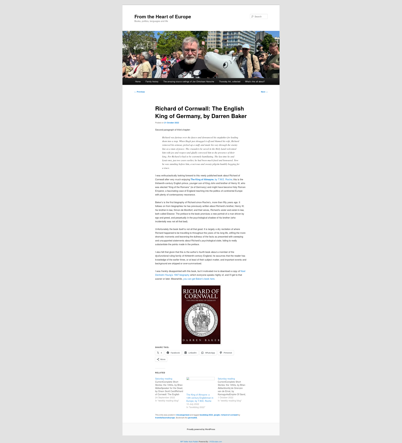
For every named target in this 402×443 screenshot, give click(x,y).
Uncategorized (182, 414)
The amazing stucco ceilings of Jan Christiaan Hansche (188, 81)
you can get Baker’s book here (199, 278)
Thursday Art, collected (229, 81)
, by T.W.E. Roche (211, 179)
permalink (192, 417)
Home (138, 81)
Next (264, 91)
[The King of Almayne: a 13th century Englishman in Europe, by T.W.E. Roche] (200, 385)
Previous (139, 91)
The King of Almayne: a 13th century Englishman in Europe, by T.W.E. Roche (199, 397)
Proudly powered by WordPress (201, 429)
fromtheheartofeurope (165, 417)
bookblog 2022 (206, 414)
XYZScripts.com (215, 441)
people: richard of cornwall (226, 414)
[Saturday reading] (170, 389)
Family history (152, 81)
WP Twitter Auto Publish (189, 441)
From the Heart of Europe (162, 16)
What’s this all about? (255, 81)
